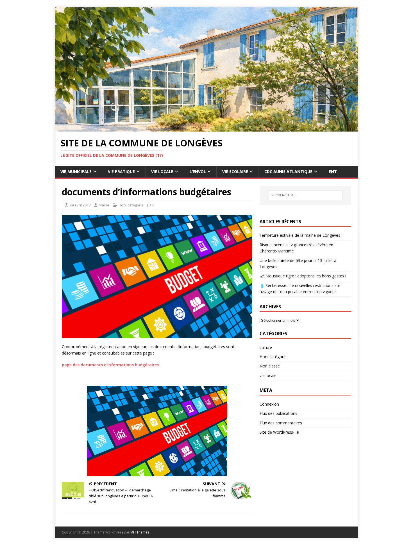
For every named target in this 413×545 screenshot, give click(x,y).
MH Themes (139, 532)
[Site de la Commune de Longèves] (206, 128)
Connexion (269, 404)
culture (266, 347)
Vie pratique (121, 171)
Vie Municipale (76, 171)
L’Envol (198, 171)
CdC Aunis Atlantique (288, 171)
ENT (333, 171)
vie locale (268, 375)
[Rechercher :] (305, 195)
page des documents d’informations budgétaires (110, 364)
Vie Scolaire (235, 171)
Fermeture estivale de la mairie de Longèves (300, 235)
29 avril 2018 (80, 205)
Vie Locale (162, 171)
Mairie (104, 205)
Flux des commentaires (281, 423)
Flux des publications (278, 413)
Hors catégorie (131, 205)
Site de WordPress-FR (279, 432)
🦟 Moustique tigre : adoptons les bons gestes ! (303, 276)
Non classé (270, 366)
